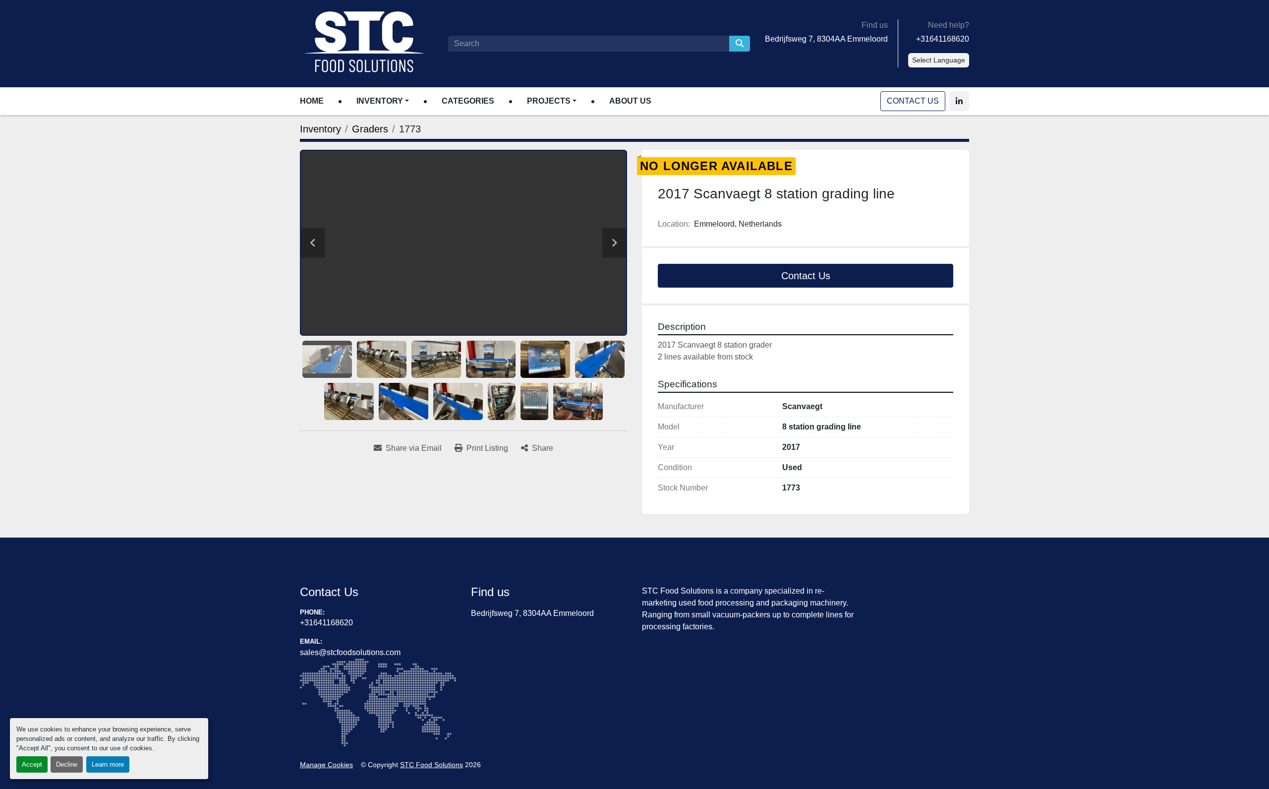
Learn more (108, 764)
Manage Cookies (326, 765)
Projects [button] (549, 101)
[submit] (739, 44)
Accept (32, 764)
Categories (468, 101)
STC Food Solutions (431, 765)
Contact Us (913, 101)
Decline (66, 764)
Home (312, 101)
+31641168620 (942, 39)
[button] (382, 101)
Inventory (379, 101)
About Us (630, 101)
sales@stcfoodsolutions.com (350, 652)
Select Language (938, 60)
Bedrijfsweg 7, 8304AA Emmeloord (826, 39)
